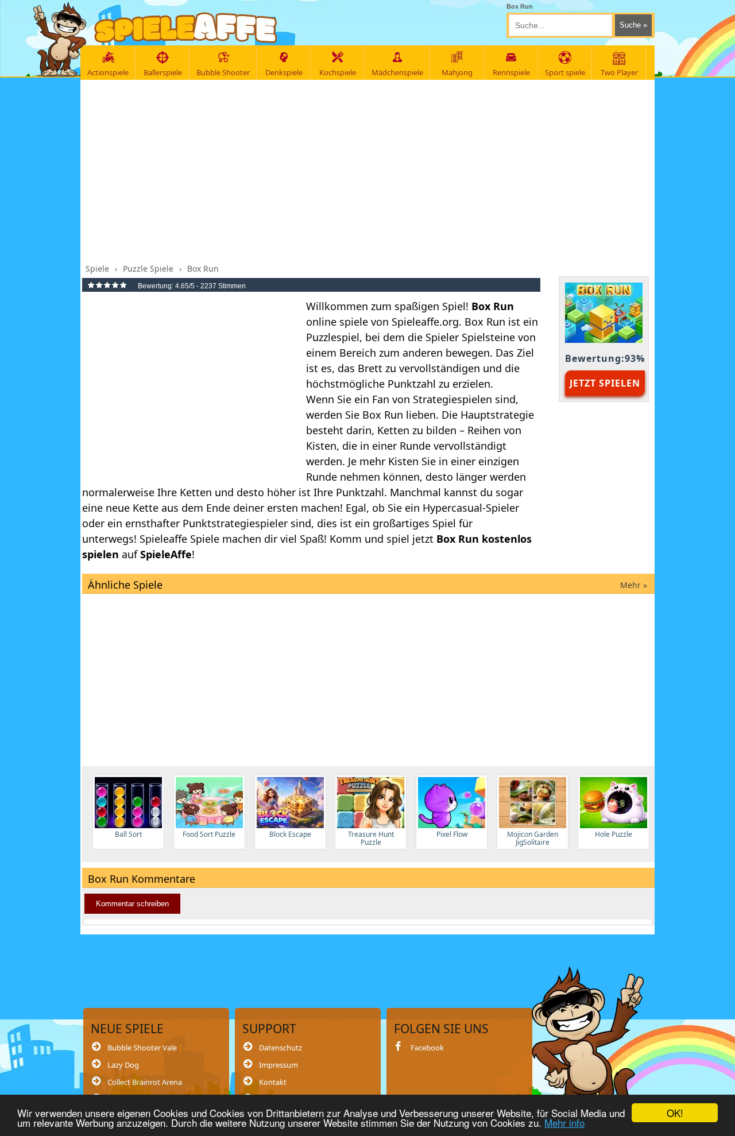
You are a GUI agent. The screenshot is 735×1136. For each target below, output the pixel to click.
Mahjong (457, 72)
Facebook (427, 1047)
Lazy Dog (123, 1065)
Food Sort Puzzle (209, 834)
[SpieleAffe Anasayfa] (185, 28)
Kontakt (273, 1082)
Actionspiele (108, 72)
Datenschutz (280, 1047)
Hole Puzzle (613, 834)
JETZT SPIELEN (605, 383)
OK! (675, 1113)
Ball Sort (128, 834)
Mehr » (633, 584)
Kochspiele (337, 72)
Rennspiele (511, 72)
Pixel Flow (451, 834)
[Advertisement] (368, 168)
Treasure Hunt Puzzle (371, 838)
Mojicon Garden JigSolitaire (532, 838)
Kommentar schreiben (132, 903)
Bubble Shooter (223, 72)
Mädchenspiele (397, 72)
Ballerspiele (163, 72)
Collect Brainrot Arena (144, 1082)
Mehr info (564, 1122)
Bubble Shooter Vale (142, 1047)
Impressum (278, 1065)
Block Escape (290, 834)
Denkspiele (284, 72)
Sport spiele (565, 72)
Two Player (619, 72)
